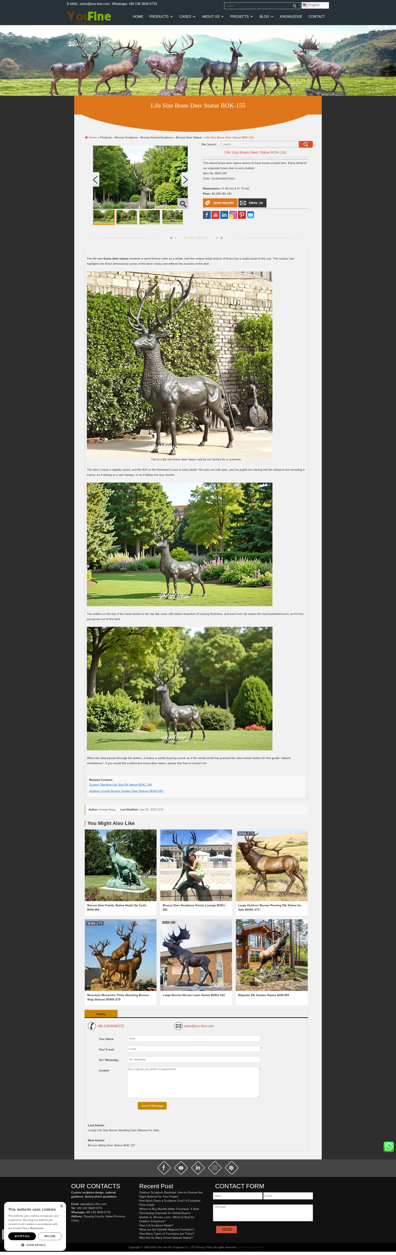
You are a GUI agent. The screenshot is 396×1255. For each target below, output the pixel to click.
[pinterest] (232, 1168)
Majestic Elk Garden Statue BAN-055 (263, 995)
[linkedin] (224, 214)
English (314, 5)
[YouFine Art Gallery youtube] (71, 1227)
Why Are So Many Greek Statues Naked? (166, 1237)
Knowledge (291, 17)
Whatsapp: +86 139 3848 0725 (134, 4)
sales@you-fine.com (199, 1026)
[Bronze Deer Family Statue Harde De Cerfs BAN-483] (121, 865)
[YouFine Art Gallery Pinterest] (73, 1227)
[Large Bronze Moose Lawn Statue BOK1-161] (196, 955)
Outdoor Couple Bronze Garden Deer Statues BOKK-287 (126, 791)
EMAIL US (256, 203)
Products (159, 17)
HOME (138, 17)
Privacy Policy (255, 1247)
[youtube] (215, 214)
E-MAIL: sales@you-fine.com (88, 4)
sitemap (241, 1247)
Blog (264, 17)
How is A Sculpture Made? (156, 1225)
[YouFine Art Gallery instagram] (72, 1227)
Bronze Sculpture (126, 137)
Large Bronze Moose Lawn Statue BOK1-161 (194, 995)
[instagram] (215, 1168)
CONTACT (317, 17)
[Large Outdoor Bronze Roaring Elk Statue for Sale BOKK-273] (272, 865)
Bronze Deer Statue (189, 137)
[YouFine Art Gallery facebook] (70, 1227)
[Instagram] (233, 214)
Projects (239, 17)
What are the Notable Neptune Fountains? (166, 1229)
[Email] (251, 214)
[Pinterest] (242, 214)
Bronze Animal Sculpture (157, 137)
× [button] (61, 1206)
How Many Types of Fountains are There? (166, 1233)
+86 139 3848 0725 (89, 1208)
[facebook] (207, 214)
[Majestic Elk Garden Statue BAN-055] (272, 955)
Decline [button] (50, 1236)
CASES (185, 17)
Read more (37, 1228)
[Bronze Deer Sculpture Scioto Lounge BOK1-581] (196, 865)
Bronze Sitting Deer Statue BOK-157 (111, 1145)
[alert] (35, 1226)
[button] (35, 1245)
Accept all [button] (22, 1236)
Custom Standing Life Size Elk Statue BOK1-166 (120, 784)
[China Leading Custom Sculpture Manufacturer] (89, 18)
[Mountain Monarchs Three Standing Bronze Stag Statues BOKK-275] (121, 955)
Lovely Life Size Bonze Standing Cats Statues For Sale (123, 1130)
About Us (210, 17)
